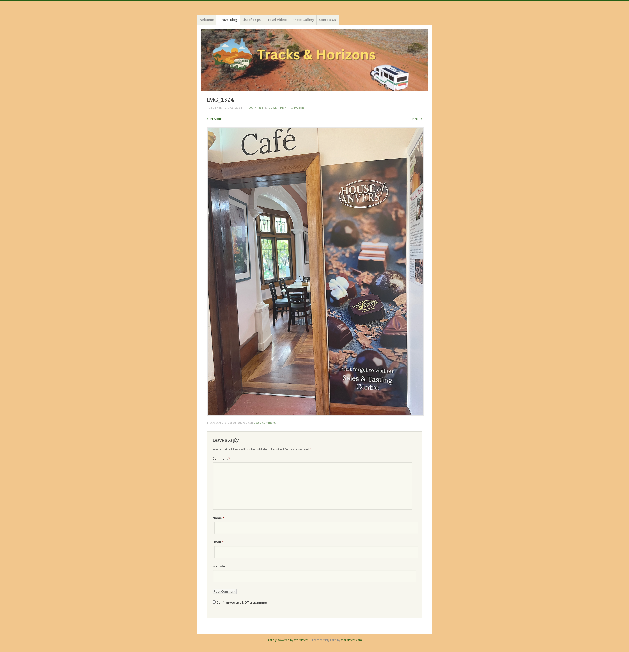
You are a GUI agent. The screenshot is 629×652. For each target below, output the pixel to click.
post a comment (264, 422)
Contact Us (327, 19)
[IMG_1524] (315, 415)
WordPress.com (351, 640)
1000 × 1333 (255, 107)
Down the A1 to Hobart (287, 107)
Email (218, 542)
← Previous (214, 119)
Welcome (206, 19)
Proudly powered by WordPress (287, 640)
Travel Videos (276, 19)
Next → (417, 119)
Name (218, 518)
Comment (221, 458)
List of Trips (252, 19)
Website (219, 566)
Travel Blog (228, 19)
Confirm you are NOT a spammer (241, 602)
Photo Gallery (303, 19)
